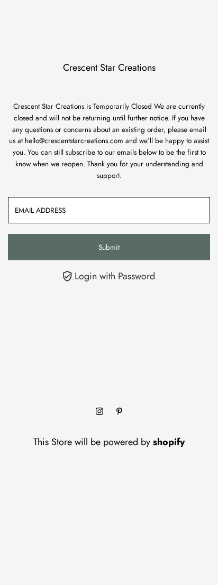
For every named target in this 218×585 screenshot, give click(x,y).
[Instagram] (99, 411)
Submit (109, 247)
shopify (169, 442)
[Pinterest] (119, 411)
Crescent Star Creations (109, 67)
